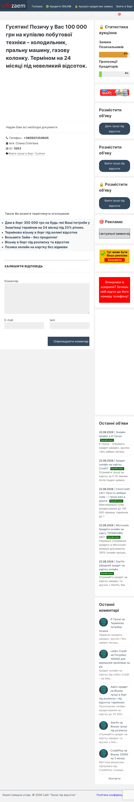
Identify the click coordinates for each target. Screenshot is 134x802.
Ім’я (52, 320)
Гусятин (40, 153)
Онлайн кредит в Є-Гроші (112, 435)
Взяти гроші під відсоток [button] (115, 166)
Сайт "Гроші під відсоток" (59, 794)
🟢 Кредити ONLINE (58, 6)
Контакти (115, 778)
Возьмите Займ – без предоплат (31, 237)
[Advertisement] (47, 97)
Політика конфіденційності (114, 794)
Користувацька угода (17, 794)
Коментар (11, 281)
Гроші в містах (50, 14)
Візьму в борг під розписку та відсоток (37, 242)
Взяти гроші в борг (21, 153)
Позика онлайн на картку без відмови (36, 247)
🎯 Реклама (125, 14)
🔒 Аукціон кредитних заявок (94, 6)
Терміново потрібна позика (111, 626)
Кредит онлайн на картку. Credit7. (112, 464)
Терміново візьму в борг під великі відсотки (41, 232)
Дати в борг (30, 14)
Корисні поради (104, 14)
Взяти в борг (124, 6)
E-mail (8, 320)
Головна (37, 6)
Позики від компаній (77, 14)
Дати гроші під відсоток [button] (114, 128)
